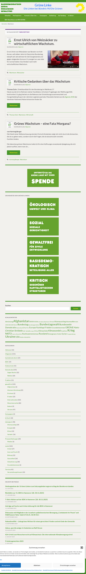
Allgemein (20, 47)
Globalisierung (12, 462)
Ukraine (10, 336)
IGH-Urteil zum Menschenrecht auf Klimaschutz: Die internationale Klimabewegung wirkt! (39, 534)
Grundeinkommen (58, 328)
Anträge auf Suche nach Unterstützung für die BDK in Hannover (29, 506)
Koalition (64, 331)
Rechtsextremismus (30, 334)
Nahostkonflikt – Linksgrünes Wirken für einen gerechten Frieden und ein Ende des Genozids (40, 521)
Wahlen (22, 337)
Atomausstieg (60, 321)
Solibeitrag (52, 15)
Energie (9, 428)
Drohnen (10, 393)
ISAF (24, 331)
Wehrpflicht (27, 337)
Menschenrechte (12, 403)
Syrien (64, 334)
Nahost (9, 406)
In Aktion (71, 15)
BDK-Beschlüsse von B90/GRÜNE (15, 20)
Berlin (15, 325)
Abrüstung (9, 321)
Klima (36, 331)
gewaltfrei (8, 384)
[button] (82, 548)
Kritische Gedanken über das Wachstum (42, 81)
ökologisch (8, 422)
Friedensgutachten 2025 (14, 541)
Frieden (48, 327)
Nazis (13, 334)
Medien (9, 441)
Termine (8, 469)
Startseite (4, 24)
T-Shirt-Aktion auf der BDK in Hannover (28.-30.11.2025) (26, 499)
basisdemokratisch (11, 358)
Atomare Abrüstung (13, 390)
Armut (52, 321)
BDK (6, 362)
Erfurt (25, 328)
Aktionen (8, 350)
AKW (32, 321)
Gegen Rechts (11, 372)
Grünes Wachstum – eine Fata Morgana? (42, 123)
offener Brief (18, 334)
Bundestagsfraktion (34, 325)
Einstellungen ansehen (68, 565)
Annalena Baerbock (44, 321)
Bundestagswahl (49, 324)
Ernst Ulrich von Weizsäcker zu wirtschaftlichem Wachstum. (35, 42)
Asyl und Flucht (12, 452)
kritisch (7, 418)
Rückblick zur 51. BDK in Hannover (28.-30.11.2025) (24, 493)
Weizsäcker (20, 72)
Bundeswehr (65, 324)
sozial (7, 446)
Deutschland (19, 327)
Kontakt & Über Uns (30, 15)
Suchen (8, 305)
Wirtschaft (29, 115)
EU (28, 328)
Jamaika (28, 331)
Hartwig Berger (14, 159)
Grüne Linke (43, 5)
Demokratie (10, 327)
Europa (32, 327)
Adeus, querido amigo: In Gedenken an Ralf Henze (23, 528)
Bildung (9, 455)
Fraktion (8, 380)
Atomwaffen (70, 321)
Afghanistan (21, 321)
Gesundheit (11, 458)
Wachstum (12, 72)
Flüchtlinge (40, 327)
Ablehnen (37, 565)
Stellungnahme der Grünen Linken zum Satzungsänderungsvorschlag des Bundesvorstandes (39, 486)
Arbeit (9, 449)
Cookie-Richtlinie (6, 570)
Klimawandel (54, 330)
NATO (8, 333)
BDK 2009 (11, 325)
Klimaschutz (43, 331)
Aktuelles (8, 15)
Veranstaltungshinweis (14, 472)
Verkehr (10, 434)
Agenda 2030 (69, 97)
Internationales (12, 400)
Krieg (71, 330)
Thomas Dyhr (13, 115)
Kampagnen (43, 15)
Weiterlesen (14, 105)
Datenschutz (9, 366)
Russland (43, 333)
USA (17, 336)
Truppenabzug (71, 334)
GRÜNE (69, 327)
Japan (32, 331)
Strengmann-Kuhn (54, 334)
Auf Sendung (62, 15)
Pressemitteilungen (11, 439)
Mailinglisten (17, 15)
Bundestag (23, 324)
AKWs (36, 321)
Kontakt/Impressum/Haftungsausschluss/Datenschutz (27, 570)
